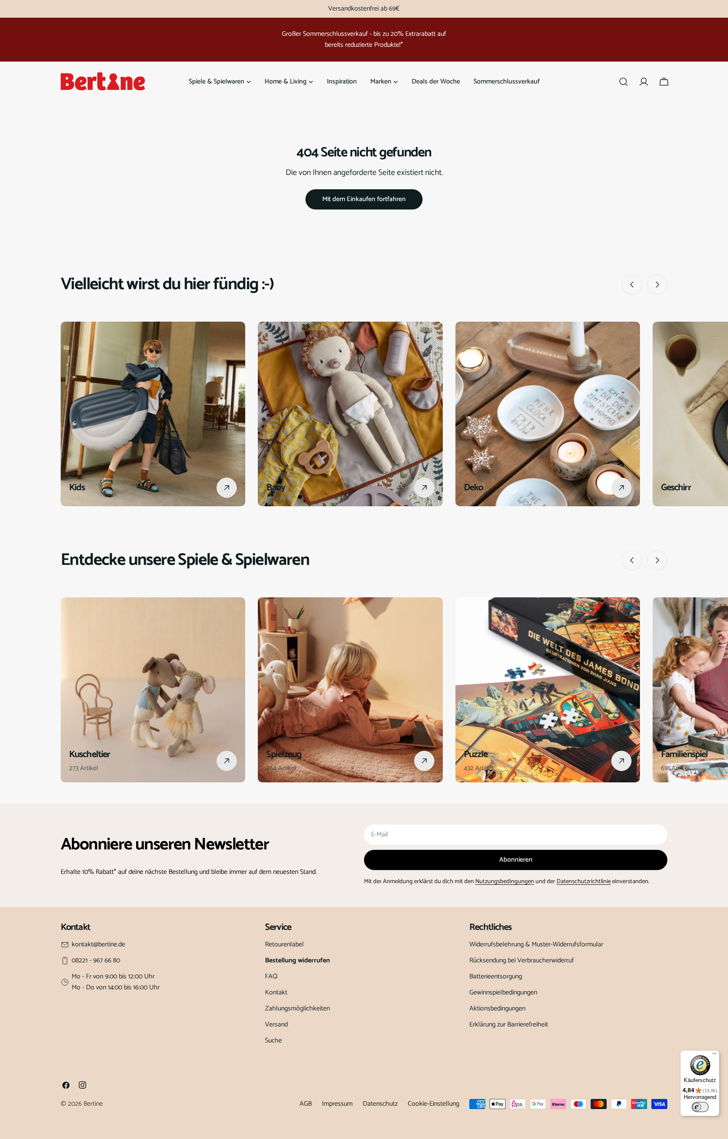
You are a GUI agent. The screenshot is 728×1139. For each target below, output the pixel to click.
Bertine (93, 1103)
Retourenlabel (284, 944)
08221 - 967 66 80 (96, 960)
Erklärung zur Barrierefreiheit (508, 1024)
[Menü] (714, 1055)
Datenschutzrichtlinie (584, 881)
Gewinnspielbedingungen (503, 992)
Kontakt (276, 992)
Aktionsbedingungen (497, 1008)
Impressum (337, 1103)
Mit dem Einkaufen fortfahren (364, 199)
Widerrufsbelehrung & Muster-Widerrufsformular (536, 944)
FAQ (271, 976)
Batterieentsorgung (495, 976)
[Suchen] (623, 81)
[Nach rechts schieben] (657, 284)
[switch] (700, 1107)
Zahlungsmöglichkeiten (297, 1008)
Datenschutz (380, 1103)
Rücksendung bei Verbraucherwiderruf (521, 960)
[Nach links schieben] (632, 284)
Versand (276, 1024)
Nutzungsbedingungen (504, 881)
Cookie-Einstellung (433, 1103)
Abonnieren (516, 859)
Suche (273, 1040)
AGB (306, 1103)
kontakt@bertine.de (98, 944)
